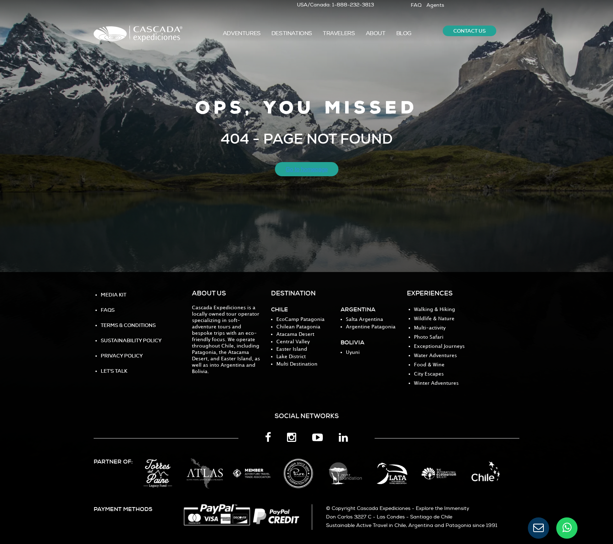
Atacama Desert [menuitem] (295, 334)
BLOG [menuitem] (404, 33)
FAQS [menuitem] (108, 310)
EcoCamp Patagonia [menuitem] (300, 319)
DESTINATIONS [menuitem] (291, 33)
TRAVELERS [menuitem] (339, 33)
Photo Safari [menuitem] (428, 337)
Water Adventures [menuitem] (435, 355)
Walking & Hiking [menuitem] (434, 309)
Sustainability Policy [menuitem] (131, 340)
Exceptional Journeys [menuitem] (439, 346)
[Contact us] (538, 528)
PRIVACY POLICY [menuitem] (122, 356)
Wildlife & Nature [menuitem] (434, 318)
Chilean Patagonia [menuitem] (298, 326)
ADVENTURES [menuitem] (242, 33)
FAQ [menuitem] (416, 5)
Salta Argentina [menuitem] (364, 319)
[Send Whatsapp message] (567, 528)
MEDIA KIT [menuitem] (113, 295)
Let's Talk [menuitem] (114, 371)
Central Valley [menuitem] (293, 341)
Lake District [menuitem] (291, 356)
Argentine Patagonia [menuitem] (371, 326)
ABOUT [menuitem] (376, 33)
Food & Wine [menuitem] (429, 364)
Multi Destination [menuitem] (296, 364)
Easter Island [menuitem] (291, 349)
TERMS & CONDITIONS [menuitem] (128, 325)
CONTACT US (469, 31)
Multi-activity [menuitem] (430, 328)
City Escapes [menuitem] (429, 374)
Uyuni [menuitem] (353, 352)
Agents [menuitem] (435, 5)
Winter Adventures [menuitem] (436, 383)
